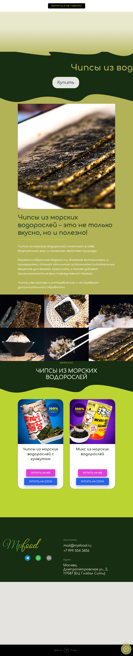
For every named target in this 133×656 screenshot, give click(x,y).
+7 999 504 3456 (76, 551)
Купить (65, 82)
